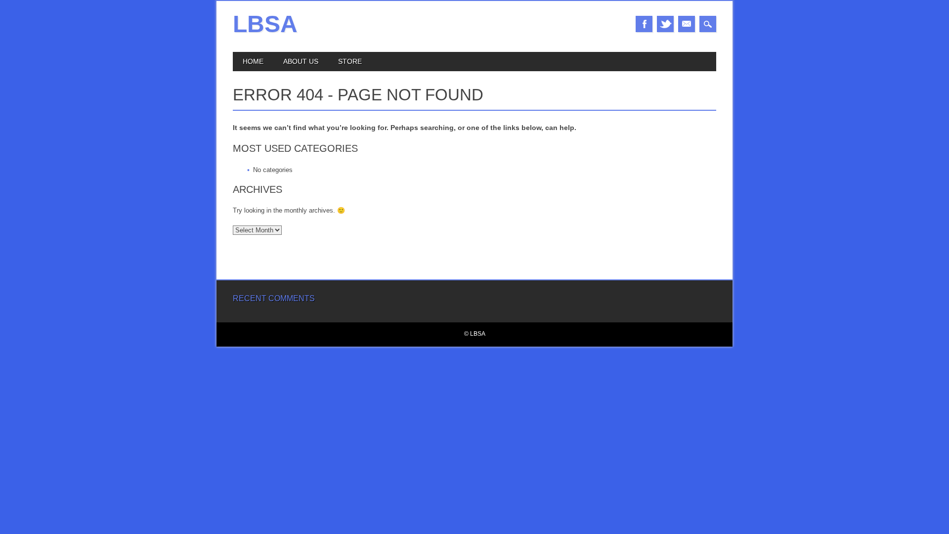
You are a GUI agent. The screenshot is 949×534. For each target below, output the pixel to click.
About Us (300, 61)
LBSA (265, 24)
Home (253, 61)
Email (686, 24)
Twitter (665, 24)
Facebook (644, 24)
